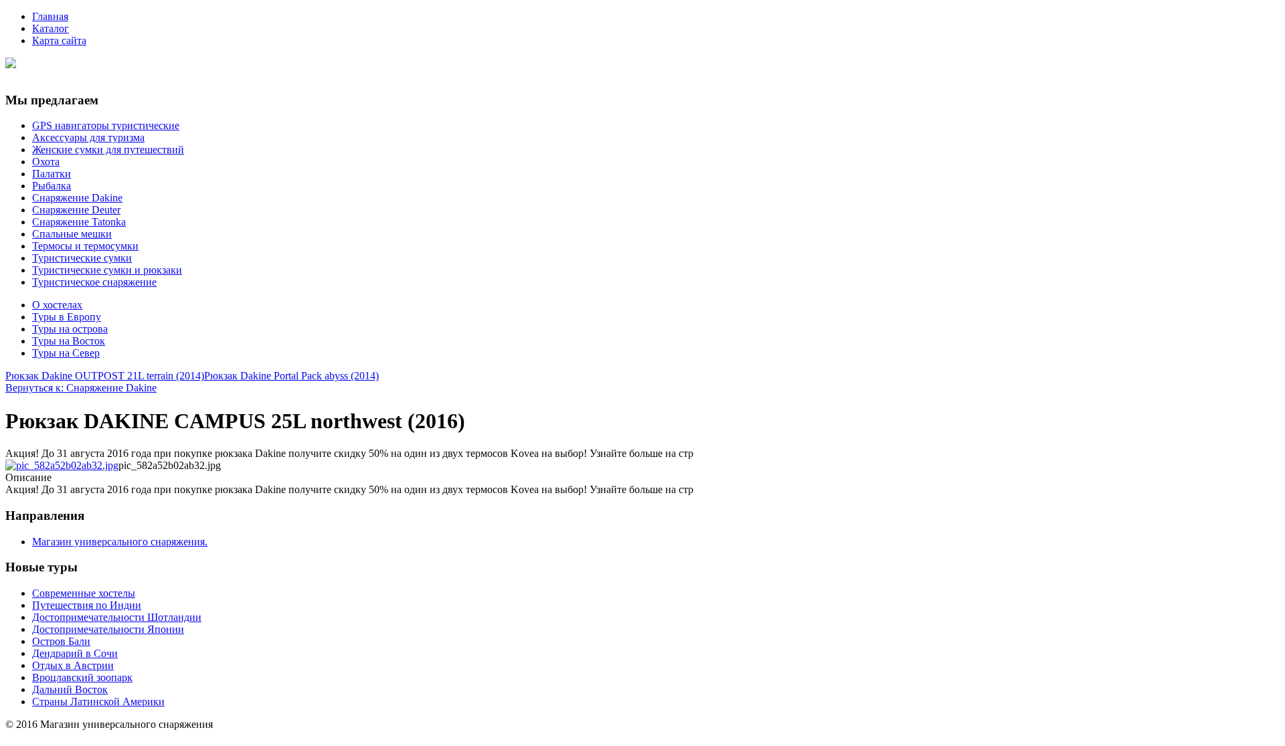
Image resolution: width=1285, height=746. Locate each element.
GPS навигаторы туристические (105, 125)
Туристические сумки (82, 258)
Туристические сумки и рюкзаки (107, 270)
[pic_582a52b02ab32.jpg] (61, 465)
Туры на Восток (68, 341)
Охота (46, 161)
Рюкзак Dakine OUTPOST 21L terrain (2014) (104, 375)
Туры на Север (66, 353)
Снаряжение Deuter (76, 209)
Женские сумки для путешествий (108, 149)
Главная (50, 16)
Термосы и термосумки (85, 246)
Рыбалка (51, 185)
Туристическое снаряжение (94, 282)
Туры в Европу (66, 316)
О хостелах (57, 304)
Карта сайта (59, 40)
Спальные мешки (72, 234)
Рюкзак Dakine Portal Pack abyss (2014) (291, 375)
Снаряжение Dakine (77, 197)
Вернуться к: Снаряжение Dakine (81, 387)
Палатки (51, 173)
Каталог (50, 28)
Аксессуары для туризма (88, 137)
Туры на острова (70, 329)
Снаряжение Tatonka (79, 221)
